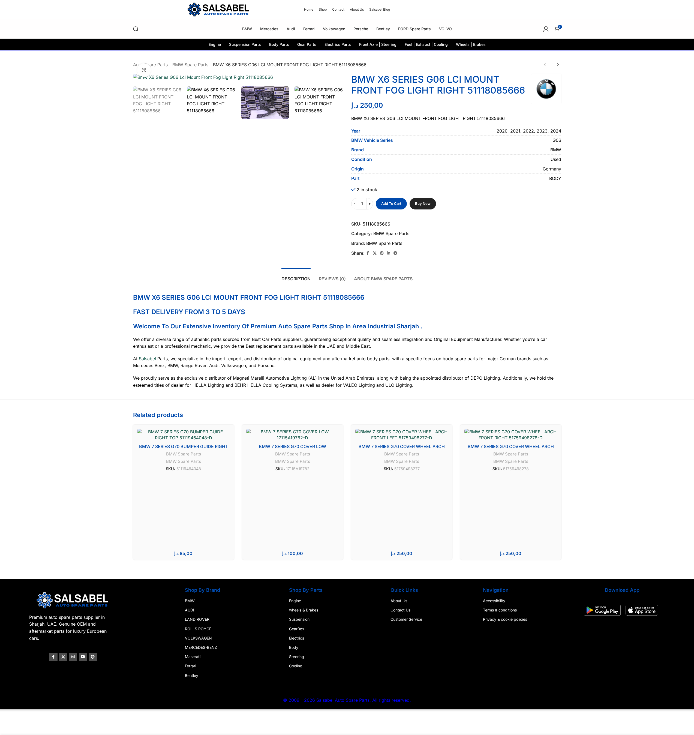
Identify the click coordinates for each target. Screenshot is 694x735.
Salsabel (147, 358)
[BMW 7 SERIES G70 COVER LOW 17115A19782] (292, 435)
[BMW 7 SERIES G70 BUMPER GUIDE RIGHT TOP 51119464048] (183, 435)
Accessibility (493, 600)
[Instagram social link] (75, 657)
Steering (296, 656)
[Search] (135, 28)
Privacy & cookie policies (504, 619)
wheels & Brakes (304, 610)
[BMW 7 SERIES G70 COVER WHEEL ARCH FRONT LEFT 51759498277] (401, 435)
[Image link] (75, 599)
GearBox (297, 628)
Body (294, 647)
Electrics (296, 638)
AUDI (190, 610)
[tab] (296, 276)
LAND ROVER (198, 619)
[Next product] (558, 65)
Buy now (423, 203)
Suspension (299, 619)
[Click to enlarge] (144, 70)
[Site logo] (219, 9)
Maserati (193, 656)
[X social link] (374, 253)
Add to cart (391, 203)
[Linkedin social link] (388, 253)
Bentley (192, 675)
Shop (336, 326)
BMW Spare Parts (190, 64)
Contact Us (400, 610)
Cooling (296, 666)
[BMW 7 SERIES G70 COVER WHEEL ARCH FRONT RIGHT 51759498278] (510, 435)
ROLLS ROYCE (199, 628)
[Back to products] (551, 65)
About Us (398, 600)
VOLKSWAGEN (199, 638)
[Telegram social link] (395, 253)
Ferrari (191, 666)
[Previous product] (545, 65)
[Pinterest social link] (381, 253)
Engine (295, 600)
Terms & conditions (499, 610)
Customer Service (406, 619)
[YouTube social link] (84, 657)
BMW (191, 600)
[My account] (545, 28)
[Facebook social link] (368, 253)
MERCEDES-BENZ (202, 647)
